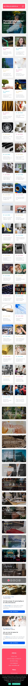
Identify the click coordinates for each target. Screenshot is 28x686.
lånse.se (8, 637)
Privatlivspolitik (16, 683)
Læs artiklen (14, 611)
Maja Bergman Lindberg (9, 629)
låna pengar (8, 605)
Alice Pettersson (21, 15)
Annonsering (14, 673)
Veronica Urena (7, 598)
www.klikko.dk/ (15, 665)
